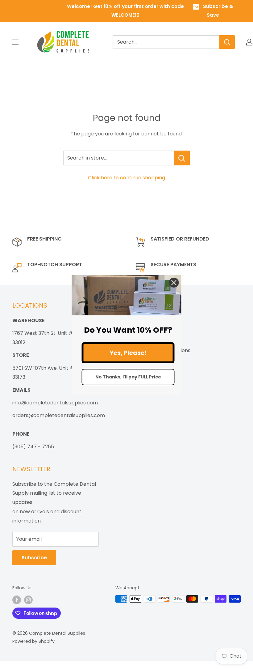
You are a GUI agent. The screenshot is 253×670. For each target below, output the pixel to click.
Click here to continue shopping (126, 177)
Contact (147, 360)
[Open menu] (15, 42)
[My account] (249, 42)
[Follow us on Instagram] (28, 599)
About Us (148, 320)
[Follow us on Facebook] (16, 599)
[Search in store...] (182, 158)
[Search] (227, 42)
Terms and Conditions (163, 350)
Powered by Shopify (33, 641)
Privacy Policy (154, 340)
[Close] (174, 282)
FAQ (142, 370)
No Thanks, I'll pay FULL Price (128, 377)
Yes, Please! (128, 352)
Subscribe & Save (218, 10)
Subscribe (34, 557)
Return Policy (153, 330)
